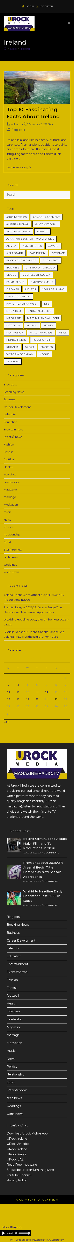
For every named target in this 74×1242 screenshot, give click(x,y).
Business (12, 267)
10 (8, 692)
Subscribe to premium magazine (30, 1170)
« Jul (6, 721)
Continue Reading (19, 167)
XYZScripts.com (55, 1239)
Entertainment (13, 429)
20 (37, 699)
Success (47, 347)
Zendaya (12, 361)
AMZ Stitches (32, 245)
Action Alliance (18, 231)
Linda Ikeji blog (39, 310)
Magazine (13, 318)
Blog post (18, 130)
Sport (29, 347)
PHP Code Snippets (20, 1239)
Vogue (45, 354)
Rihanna (12, 347)
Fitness (8, 452)
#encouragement (46, 217)
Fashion (9, 444)
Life (47, 303)
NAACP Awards (41, 332)
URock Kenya (16, 1154)
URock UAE (15, 1159)
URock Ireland (17, 1138)
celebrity (10, 414)
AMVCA (11, 245)
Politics (8, 527)
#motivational (46, 224)
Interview (10, 474)
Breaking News (14, 392)
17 (8, 699)
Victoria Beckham (19, 354)
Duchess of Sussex (36, 274)
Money (48, 325)
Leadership (11, 482)
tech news (10, 557)
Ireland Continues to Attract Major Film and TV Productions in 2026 (45, 843)
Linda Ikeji (13, 310)
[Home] (5, 48)
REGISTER (46, 6)
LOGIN (30, 6)
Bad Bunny (37, 253)
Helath (30, 289)
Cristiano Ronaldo (40, 267)
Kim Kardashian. (18, 296)
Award (53, 245)
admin (15, 124)
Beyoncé (58, 253)
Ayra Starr (14, 253)
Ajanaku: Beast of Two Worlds (30, 238)
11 (17, 692)
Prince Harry (16, 339)
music (8, 512)
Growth (12, 289)
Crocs (11, 274)
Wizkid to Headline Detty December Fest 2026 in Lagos (43, 896)
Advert (42, 231)
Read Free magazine (22, 1164)
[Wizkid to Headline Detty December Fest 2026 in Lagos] (14, 898)
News (7, 519)
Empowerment (42, 282)
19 (27, 699)
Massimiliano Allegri (43, 318)
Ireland (25, 48)
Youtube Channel (19, 1175)
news (63, 332)
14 (46, 692)
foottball (9, 459)
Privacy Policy (17, 1180)
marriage (10, 497)
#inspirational (17, 224)
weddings (10, 564)
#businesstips (16, 217)
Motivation (14, 332)
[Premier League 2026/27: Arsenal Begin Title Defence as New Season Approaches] (14, 872)
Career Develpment (17, 407)
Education (10, 422)
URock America (18, 1144)
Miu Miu (32, 325)
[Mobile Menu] (69, 23)
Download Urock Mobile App (27, 1133)
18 (17, 699)
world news (11, 572)
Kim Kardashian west (22, 303)
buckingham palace (21, 260)
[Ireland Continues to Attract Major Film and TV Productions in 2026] (14, 845)
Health (8, 467)
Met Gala (13, 325)
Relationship (43, 339)
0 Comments (51, 852)
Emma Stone (15, 282)
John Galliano (53, 289)
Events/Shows (13, 436)
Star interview (13, 549)
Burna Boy (51, 260)
